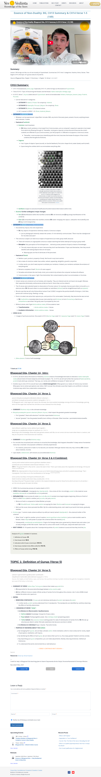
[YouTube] (73, 772)
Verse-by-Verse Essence (25, 656)
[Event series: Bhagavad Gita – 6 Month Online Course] (24, 743)
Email (54, 714)
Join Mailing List (21, 770)
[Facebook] (69, 772)
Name (13, 714)
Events (64, 3)
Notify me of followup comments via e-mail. (26, 720)
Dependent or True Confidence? (68, 738)
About (81, 3)
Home (35, 3)
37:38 (19, 368)
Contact (58, 5)
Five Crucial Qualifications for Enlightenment (71, 748)
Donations (34, 770)
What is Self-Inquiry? (64, 735)
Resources (72, 3)
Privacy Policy (13, 770)
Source (57, 202)
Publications (44, 3)
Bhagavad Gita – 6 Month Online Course (26, 745)
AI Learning (28, 770)
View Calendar (14, 748)
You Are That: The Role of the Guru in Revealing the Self (74, 741)
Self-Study (55, 3)
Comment (14, 693)
